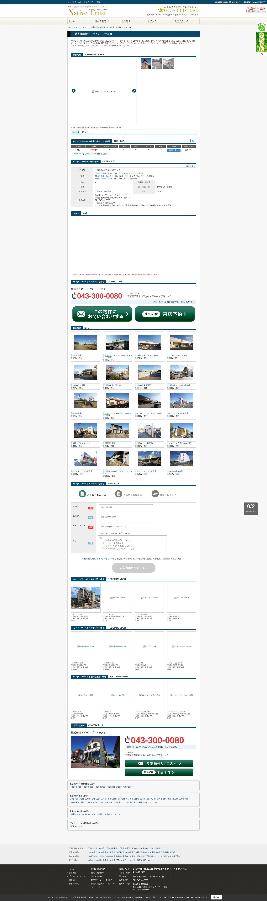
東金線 (132, 856)
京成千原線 (99, 176)
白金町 (164, 799)
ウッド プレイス (78, 614)
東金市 (119, 787)
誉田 (104, 179)
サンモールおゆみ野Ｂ (143, 712)
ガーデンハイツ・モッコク (176, 712)
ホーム (71, 869)
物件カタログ (124, 884)
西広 (169, 799)
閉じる (216, 897)
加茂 (145, 802)
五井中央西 (183, 799)
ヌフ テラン (172, 614)
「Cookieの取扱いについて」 (180, 897)
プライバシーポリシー (104, 559)
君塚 (93, 799)
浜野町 (172, 852)
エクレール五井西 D (175, 663)
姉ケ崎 (84, 814)
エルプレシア (76, 712)
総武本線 (140, 856)
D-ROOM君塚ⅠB (77, 663)
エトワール (107, 712)
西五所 (126, 802)
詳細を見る (173, 150)
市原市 (103, 170)
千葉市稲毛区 (87, 787)
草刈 (121, 802)
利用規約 (87, 559)
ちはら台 (109, 176)
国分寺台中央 (123, 799)
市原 (102, 802)
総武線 (167, 856)
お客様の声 (123, 880)
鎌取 (104, 173)
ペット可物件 (96, 876)
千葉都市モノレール (154, 856)
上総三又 (116, 814)
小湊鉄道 (117, 856)
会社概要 (72, 873)
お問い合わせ (124, 869)
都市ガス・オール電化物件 (102, 880)
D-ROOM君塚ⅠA (109, 663)
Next (134, 91)
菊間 (140, 802)
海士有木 (108, 814)
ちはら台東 (110, 170)
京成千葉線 (176, 856)
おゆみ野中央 (102, 852)
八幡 (72, 799)
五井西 (88, 799)
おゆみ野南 (129, 852)
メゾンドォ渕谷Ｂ (142, 614)
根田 (148, 799)
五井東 (142, 799)
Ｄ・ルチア (139, 663)
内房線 (109, 856)
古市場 (104, 799)
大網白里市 (127, 787)
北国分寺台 (89, 802)
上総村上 (100, 814)
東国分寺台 (79, 799)
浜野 (124, 860)
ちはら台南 (155, 799)
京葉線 (125, 856)
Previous (74, 91)
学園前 (105, 860)
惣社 (82, 802)
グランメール (108, 614)
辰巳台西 (133, 802)
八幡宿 (73, 814)
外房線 (98, 173)
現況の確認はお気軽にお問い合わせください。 (93, 154)
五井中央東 (74, 802)
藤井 (106, 802)
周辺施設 (122, 876)
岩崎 (116, 802)
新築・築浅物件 (97, 873)
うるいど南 (152, 802)
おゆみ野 (92, 852)
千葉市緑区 (110, 787)
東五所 (175, 799)
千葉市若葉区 (99, 787)
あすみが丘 (145, 852)
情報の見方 (190, 166)
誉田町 (112, 852)
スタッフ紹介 (124, 873)
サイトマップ (74, 884)
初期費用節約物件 (98, 869)
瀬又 (97, 802)
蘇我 (139, 860)
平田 (111, 802)
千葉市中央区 (75, 787)
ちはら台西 (112, 799)
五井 (98, 799)
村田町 (120, 852)
